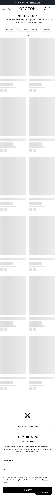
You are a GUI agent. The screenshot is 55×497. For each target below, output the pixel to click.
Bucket (9, 29)
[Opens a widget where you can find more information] (43, 492)
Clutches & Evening (27, 29)
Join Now (27, 490)
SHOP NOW (35, 2)
